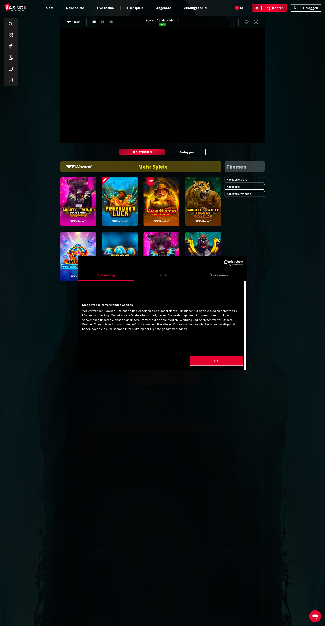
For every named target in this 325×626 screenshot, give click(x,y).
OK (216, 361)
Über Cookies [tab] (219, 275)
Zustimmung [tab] (106, 275)
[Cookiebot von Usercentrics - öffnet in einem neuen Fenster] (226, 263)
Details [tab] (162, 275)
